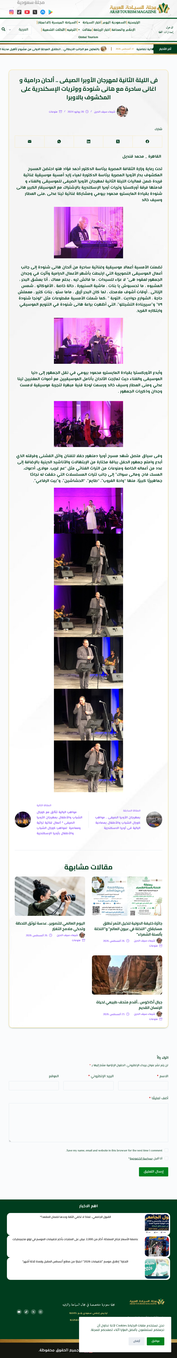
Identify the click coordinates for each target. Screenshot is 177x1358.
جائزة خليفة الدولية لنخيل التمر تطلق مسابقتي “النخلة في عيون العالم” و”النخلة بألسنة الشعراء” (128, 929)
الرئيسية (134, 22)
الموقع (54, 1076)
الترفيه (72, 29)
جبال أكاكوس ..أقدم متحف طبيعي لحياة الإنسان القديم (129, 1005)
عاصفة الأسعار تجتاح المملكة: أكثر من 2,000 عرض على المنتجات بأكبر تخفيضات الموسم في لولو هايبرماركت (75, 1239)
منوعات (53, 112)
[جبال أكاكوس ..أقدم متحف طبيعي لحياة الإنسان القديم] (127, 975)
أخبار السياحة (92, 22)
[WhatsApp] (59, 142)
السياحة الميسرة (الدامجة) (57, 22)
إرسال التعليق (154, 1171)
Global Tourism (88, 37)
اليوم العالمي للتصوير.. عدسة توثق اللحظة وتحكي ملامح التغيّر (50, 926)
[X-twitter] (33, 1311)
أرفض (136, 1341)
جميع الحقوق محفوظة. (58, 1350)
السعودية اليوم (114, 22)
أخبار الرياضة (101, 29)
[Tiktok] (26, 1311)
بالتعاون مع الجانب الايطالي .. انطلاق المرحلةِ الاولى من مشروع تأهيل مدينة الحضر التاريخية (60, 49)
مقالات (87, 29)
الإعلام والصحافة (123, 29)
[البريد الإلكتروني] (29, 142)
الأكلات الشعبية (53, 29)
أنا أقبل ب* (145, 1158)
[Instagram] (40, 1311)
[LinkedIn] (88, 142)
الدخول (169, 27)
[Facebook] (147, 142)
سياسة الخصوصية (141, 1158)
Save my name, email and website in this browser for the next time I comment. (114, 1150)
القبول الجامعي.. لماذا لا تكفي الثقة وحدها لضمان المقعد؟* (75, 1216)
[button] (3, 29)
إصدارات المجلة (166, 32)
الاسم (162, 1076)
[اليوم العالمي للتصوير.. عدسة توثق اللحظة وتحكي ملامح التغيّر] (50, 896)
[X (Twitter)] (118, 142)
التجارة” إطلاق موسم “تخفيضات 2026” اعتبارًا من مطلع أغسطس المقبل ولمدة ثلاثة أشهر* (75, 1261)
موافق (155, 1341)
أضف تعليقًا (158, 1098)
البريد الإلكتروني (100, 1076)
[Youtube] (19, 1311)
